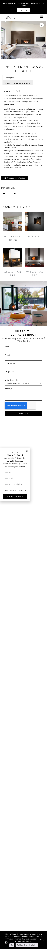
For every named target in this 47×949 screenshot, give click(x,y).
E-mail (7, 355)
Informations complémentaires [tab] (17, 82)
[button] (42, 25)
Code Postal (10, 363)
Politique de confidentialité (26, 944)
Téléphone (9, 372)
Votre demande (11, 380)
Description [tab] (9, 77)
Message (8, 388)
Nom (7, 346)
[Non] (43, 940)
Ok (12, 944)
